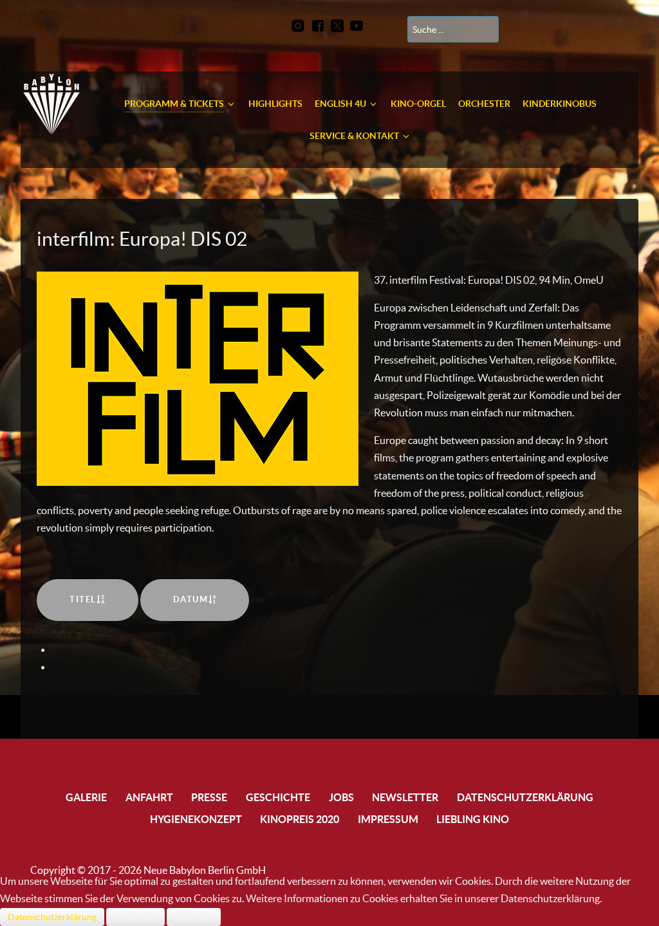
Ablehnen (193, 917)
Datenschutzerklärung (52, 917)
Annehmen (135, 917)
